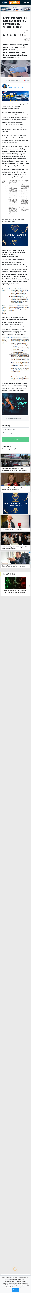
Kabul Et (15, 1290)
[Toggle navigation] (28, 2)
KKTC (10, 15)
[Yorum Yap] (21, 35)
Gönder (16, 439)
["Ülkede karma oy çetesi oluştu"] (15, 521)
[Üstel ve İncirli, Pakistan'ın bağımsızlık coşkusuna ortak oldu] (15, 539)
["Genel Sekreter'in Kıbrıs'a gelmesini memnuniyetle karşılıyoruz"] (15, 480)
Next (30, 561)
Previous (1, 561)
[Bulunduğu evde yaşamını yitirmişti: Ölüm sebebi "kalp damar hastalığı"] (15, 583)
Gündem (5, 15)
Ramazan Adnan (12, 85)
